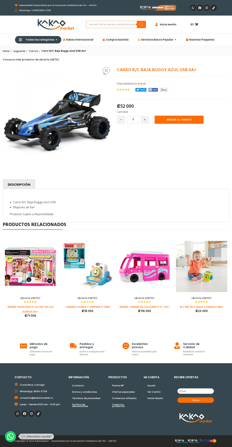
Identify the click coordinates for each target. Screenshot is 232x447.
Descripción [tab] (19, 184)
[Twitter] (140, 90)
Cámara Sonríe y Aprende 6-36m (87, 307)
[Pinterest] (163, 90)
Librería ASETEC (30, 298)
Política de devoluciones (80, 405)
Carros (33, 51)
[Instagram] (207, 8)
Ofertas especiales (123, 392)
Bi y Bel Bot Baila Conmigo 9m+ (201, 307)
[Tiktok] (214, 8)
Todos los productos (118, 405)
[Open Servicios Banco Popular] (175, 40)
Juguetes (19, 51)
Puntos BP (118, 385)
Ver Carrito (154, 392)
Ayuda (151, 385)
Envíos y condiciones (84, 392)
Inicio (6, 51)
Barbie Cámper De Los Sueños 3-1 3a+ (145, 307)
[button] (106, 70)
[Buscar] (141, 24)
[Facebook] (200, 8)
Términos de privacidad (86, 398)
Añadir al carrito (179, 120)
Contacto (78, 385)
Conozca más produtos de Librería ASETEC (31, 59)
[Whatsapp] (193, 8)
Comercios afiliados (124, 398)
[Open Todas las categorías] (56, 40)
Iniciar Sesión (155, 398)
